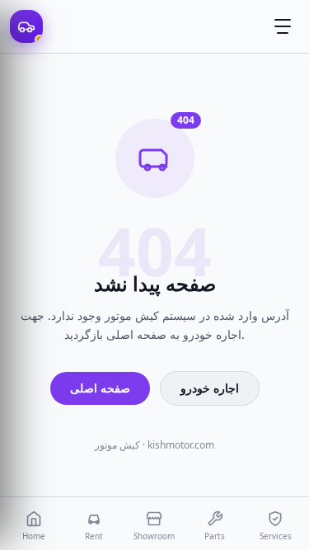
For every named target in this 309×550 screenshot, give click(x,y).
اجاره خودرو (209, 388)
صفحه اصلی (100, 388)
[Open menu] (282, 26)
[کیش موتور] (26, 26)
